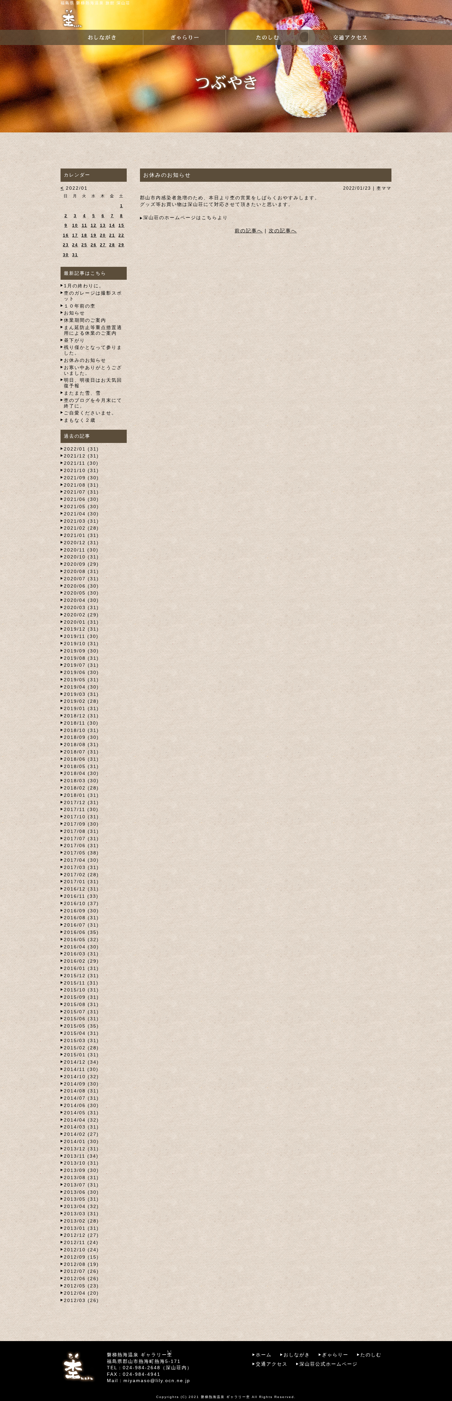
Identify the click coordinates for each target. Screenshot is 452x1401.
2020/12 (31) (81, 542)
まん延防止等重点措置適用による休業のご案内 (93, 330)
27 (103, 245)
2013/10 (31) (81, 1163)
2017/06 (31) (81, 845)
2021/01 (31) (81, 535)
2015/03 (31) (81, 1040)
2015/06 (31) (81, 1018)
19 (94, 235)
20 (103, 235)
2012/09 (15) (81, 1257)
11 (84, 225)
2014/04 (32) (81, 1120)
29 (121, 245)
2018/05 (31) (81, 766)
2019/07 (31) (81, 665)
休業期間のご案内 (85, 320)
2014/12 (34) (81, 1062)
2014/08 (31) (81, 1090)
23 (66, 245)
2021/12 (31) (81, 456)
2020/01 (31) (81, 622)
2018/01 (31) (81, 795)
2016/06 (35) (81, 932)
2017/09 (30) (81, 824)
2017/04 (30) (81, 860)
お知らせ (74, 312)
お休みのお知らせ (85, 360)
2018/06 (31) (81, 759)
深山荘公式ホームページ (328, 1364)
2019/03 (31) (81, 694)
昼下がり (74, 340)
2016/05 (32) (81, 939)
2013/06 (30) (81, 1192)
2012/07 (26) (81, 1271)
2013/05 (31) (81, 1199)
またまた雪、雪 (82, 393)
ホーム (264, 1354)
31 (75, 255)
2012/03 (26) (81, 1300)
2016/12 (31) (81, 889)
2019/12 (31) (81, 629)
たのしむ (371, 1354)
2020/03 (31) (81, 607)
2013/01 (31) (81, 1228)
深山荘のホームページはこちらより (185, 217)
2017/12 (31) (81, 802)
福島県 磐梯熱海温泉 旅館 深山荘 (95, 3)
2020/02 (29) (81, 614)
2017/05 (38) (81, 852)
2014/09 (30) (81, 1084)
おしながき (297, 1354)
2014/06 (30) (81, 1105)
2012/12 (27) (81, 1235)
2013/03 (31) (81, 1213)
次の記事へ (283, 230)
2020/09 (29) (81, 564)
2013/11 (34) (81, 1156)
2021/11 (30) (81, 463)
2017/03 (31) (81, 867)
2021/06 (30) (81, 499)
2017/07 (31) (81, 838)
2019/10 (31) (81, 643)
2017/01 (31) (81, 881)
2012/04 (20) (81, 1293)
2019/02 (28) (81, 701)
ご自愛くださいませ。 (90, 412)
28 (112, 245)
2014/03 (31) (81, 1127)
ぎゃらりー (335, 1354)
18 (84, 235)
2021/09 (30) (81, 477)
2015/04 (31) (81, 1033)
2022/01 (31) (81, 449)
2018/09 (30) (81, 737)
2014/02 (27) (81, 1134)
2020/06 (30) (81, 586)
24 (75, 245)
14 (112, 225)
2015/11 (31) (81, 983)
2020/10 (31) (81, 556)
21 (112, 235)
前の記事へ (249, 230)
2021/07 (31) (81, 492)
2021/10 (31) (81, 470)
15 (121, 225)
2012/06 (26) (81, 1278)
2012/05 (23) (81, 1285)
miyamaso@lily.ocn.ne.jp (156, 1380)
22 (121, 235)
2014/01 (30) (81, 1141)
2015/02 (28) (81, 1047)
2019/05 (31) (81, 679)
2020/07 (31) (81, 578)
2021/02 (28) (81, 528)
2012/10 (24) (81, 1249)
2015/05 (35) (81, 1026)
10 (75, 225)
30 (66, 255)
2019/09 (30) (81, 650)
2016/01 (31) (81, 968)
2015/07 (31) (81, 1011)
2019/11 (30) (81, 636)
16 (66, 235)
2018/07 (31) (81, 751)
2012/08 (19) (81, 1264)
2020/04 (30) (81, 600)
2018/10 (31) (81, 730)
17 (75, 235)
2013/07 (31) (81, 1184)
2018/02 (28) (81, 788)
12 (94, 225)
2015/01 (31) (81, 1054)
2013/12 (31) (81, 1148)
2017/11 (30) (81, 809)
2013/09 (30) (81, 1170)
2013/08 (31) (81, 1177)
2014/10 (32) (81, 1076)
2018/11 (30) (81, 723)
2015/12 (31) (81, 975)
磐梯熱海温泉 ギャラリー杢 (225, 1397)
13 (103, 225)
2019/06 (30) (81, 672)
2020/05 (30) (81, 593)
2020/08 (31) (81, 571)
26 (94, 245)
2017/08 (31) (81, 831)
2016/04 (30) (81, 946)
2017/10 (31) (81, 816)
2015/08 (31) (81, 1004)
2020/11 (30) (81, 550)
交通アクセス (272, 1364)
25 (84, 245)
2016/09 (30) (81, 910)
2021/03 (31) (81, 521)
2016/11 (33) (81, 896)
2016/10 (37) (81, 903)
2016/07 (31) (81, 925)
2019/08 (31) (81, 658)
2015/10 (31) (81, 989)
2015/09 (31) (81, 997)
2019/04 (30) (81, 687)
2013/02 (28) (81, 1221)
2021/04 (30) (81, 513)
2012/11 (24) (81, 1242)
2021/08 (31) (81, 485)
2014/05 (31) (81, 1112)
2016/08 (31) (81, 917)
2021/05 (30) (81, 506)
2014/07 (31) (81, 1098)
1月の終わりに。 (84, 285)
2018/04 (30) (81, 773)
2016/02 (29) (81, 961)
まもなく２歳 (80, 420)
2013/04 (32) (81, 1206)
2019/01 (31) (81, 708)
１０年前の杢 (80, 306)
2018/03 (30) (81, 780)
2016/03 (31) (81, 953)
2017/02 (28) (81, 874)
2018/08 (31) (81, 744)
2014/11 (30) (81, 1069)
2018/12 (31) (81, 715)
